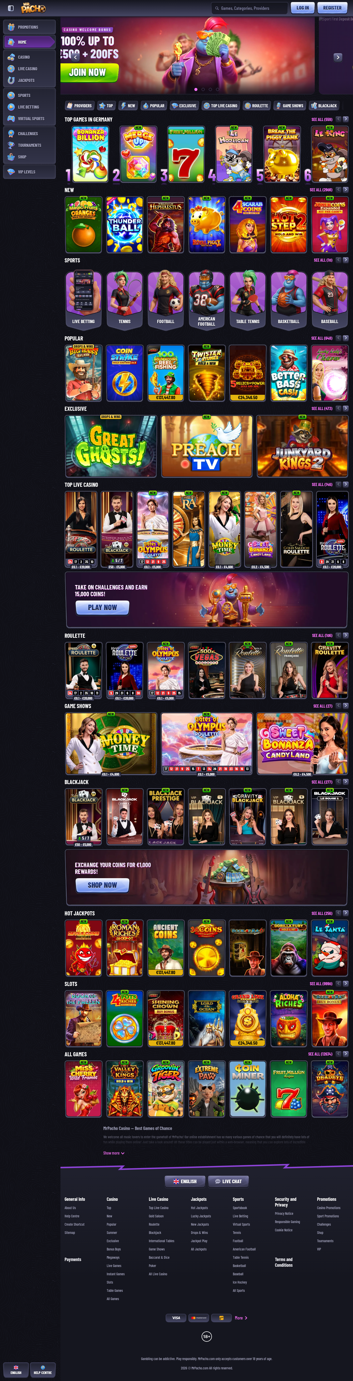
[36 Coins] (207, 948)
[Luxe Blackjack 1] (125, 816)
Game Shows (78, 706)
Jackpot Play (199, 1241)
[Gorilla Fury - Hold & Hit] (289, 948)
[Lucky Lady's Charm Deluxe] (330, 373)
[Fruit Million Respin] (289, 1088)
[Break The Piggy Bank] (282, 154)
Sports (72, 260)
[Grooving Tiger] (166, 1088)
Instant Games (116, 1274)
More (239, 1318)
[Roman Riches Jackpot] (125, 948)
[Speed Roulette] (81, 529)
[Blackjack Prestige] (166, 816)
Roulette (75, 635)
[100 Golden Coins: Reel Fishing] (166, 373)
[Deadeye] (330, 1088)
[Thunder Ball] (125, 224)
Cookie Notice (284, 1230)
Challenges (324, 1224)
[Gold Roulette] (248, 670)
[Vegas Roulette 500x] (207, 670)
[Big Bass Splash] (84, 373)
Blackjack (77, 782)
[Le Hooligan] (234, 154)
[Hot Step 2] (289, 224)
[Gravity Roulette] (330, 670)
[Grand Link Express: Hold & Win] (248, 1018)
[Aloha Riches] (289, 1018)
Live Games (114, 1266)
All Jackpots (198, 1249)
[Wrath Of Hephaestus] (166, 224)
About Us (70, 1208)
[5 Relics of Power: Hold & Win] (248, 373)
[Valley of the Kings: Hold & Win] (125, 1088)
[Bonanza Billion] (90, 154)
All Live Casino (158, 1274)
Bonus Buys (114, 1249)
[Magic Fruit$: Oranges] (84, 224)
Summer (112, 1233)
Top (109, 1208)
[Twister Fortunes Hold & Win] (207, 373)
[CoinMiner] (248, 1088)
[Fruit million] (186, 154)
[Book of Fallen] (84, 1018)
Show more (111, 1153)
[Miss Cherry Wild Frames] (84, 1088)
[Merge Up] (138, 154)
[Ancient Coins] (166, 948)
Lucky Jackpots (201, 1216)
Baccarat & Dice (159, 1257)
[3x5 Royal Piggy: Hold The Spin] (207, 224)
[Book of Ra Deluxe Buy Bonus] (330, 1018)
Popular (74, 338)
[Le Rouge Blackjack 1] (330, 816)
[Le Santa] (330, 948)
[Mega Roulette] (332, 529)
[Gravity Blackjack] (248, 816)
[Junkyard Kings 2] (302, 446)
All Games (76, 1054)
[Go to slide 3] (210, 89)
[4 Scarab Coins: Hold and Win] (248, 224)
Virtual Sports (241, 1224)
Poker (152, 1266)
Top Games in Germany (88, 119)
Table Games (115, 1290)
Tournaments (325, 1241)
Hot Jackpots (80, 913)
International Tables (161, 1241)
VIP (319, 1249)
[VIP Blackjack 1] (207, 816)
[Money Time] (224, 529)
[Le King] (330, 154)
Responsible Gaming (287, 1222)
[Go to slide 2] (203, 89)
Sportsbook (240, 1208)
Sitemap (70, 1233)
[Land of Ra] (188, 529)
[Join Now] (168, 55)
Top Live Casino (81, 484)
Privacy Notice (284, 1213)
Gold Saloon (156, 1216)
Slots (71, 984)
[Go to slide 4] (217, 89)
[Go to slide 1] (195, 89)
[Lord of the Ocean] (207, 1018)
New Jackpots (200, 1224)
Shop (320, 1233)
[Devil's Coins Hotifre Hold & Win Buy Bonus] (84, 948)
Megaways (113, 1257)
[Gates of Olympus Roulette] (152, 529)
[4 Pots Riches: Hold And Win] (125, 1018)
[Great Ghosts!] (111, 446)
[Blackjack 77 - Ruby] (117, 529)
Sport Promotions (328, 1216)
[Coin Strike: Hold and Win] (125, 373)
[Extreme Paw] (207, 1088)
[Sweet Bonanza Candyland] (260, 529)
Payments (73, 1259)
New (69, 190)
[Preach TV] (206, 446)
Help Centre (72, 1216)
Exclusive (76, 408)
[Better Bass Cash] (289, 373)
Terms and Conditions (284, 1262)
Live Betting (240, 1216)
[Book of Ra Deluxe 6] (248, 948)
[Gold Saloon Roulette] (296, 529)
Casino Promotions (328, 1208)
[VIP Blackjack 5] (289, 816)
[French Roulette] (289, 670)
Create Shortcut (75, 1224)
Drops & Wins (199, 1233)
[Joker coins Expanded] (330, 224)
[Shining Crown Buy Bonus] (166, 1018)
